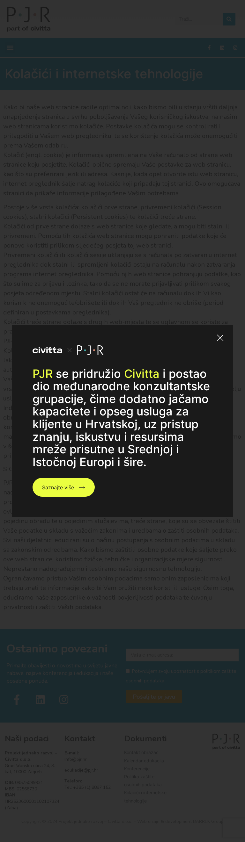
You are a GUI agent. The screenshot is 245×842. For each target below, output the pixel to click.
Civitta (142, 374)
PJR (43, 374)
